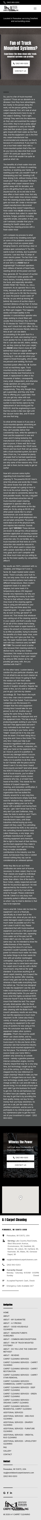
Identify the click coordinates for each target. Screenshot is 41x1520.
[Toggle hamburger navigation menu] (35, 8)
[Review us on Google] (4, 1493)
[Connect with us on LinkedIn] (11, 1493)
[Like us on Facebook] (7, 1493)
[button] (20, 1198)
